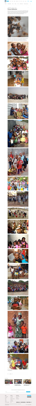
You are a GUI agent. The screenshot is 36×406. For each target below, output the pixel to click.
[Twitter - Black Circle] (30, 396)
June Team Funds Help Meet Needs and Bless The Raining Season (27, 385)
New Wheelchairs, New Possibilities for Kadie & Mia (18, 385)
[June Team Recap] (9, 381)
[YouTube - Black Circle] (27, 396)
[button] (12, 1)
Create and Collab (29, 404)
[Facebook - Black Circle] (29, 396)
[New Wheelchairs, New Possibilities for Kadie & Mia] (18, 381)
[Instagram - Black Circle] (28, 396)
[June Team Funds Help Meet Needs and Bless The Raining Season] (27, 381)
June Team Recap (7, 384)
